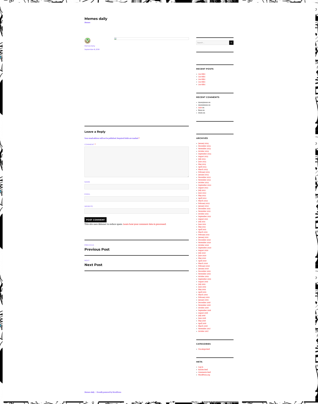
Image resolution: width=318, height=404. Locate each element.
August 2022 (203, 188)
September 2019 (204, 279)
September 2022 (204, 185)
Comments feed (204, 372)
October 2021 (203, 214)
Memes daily (95, 19)
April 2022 (202, 198)
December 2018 (204, 303)
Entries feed (203, 370)
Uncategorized (204, 349)
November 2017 (204, 329)
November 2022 (204, 180)
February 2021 (203, 235)
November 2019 (204, 274)
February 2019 (204, 297)
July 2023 (201, 159)
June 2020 (202, 256)
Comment (90, 144)
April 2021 (202, 229)
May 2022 (202, 196)
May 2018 (202, 321)
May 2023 (202, 164)
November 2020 (204, 243)
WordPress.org (204, 375)
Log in (200, 367)
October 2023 (203, 151)
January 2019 (203, 300)
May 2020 (202, 258)
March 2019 (203, 295)
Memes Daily (89, 46)
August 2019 (203, 282)
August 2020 (203, 250)
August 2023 (203, 156)
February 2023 (204, 172)
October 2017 (203, 331)
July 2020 (202, 253)
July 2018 (201, 316)
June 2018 (202, 318)
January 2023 (203, 175)
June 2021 (202, 224)
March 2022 (203, 201)
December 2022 (204, 177)
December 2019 (204, 271)
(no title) (201, 74)
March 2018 (203, 326)
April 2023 (202, 167)
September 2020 (204, 248)
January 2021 (203, 237)
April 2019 (202, 292)
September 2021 (204, 216)
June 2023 (202, 162)
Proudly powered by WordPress (109, 392)
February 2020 (204, 266)
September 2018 (204, 310)
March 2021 (203, 232)
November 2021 (204, 211)
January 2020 (203, 269)
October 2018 (203, 308)
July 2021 (201, 222)
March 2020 (203, 263)
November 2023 (204, 149)
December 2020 (204, 240)
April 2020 (202, 261)
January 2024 (203, 143)
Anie (200, 108)
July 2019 (201, 284)
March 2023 (203, 169)
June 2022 (202, 193)
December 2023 (204, 146)
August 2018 (203, 313)
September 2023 (204, 154)
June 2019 (202, 287)
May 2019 (202, 289)
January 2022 (203, 206)
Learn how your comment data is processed (144, 224)
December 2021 (204, 209)
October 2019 (203, 276)
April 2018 (202, 323)
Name (87, 182)
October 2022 (203, 183)
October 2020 (203, 245)
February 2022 (204, 203)
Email (87, 194)
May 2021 (202, 227)
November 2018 (204, 305)
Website (88, 206)
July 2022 (202, 190)
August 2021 (203, 219)
